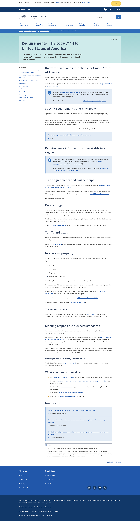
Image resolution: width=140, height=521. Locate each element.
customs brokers (52, 86)
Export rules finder (43, 31)
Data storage (22, 83)
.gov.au (25, 9)
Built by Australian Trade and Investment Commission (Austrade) (38, 511)
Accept (116, 3)
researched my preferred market (63, 377)
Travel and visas (23, 92)
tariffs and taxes (66, 387)
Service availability (26, 488)
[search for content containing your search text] (118, 17)
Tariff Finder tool (56, 244)
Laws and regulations (30, 31)
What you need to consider (26, 97)
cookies (57, 2)
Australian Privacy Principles (57, 225)
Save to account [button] (113, 39)
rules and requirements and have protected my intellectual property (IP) (82, 381)
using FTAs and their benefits (99, 194)
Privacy (23, 484)
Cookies (49, 484)
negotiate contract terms (67, 396)
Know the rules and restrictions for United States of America (30, 71)
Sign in (109, 9)
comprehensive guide (70, 363)
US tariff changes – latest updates (94, 101)
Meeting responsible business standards (29, 95)
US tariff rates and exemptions (70, 92)
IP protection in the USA (77, 302)
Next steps (22, 100)
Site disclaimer (51, 475)
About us (23, 475)
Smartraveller (90, 314)
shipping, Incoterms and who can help (71, 393)
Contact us (24, 479)
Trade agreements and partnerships (28, 80)
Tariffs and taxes (23, 86)
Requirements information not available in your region (30, 76)
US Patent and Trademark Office (87, 298)
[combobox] (106, 17)
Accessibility (50, 479)
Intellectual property (24, 89)
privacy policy (86, 2)
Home (21, 31)
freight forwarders (105, 84)
